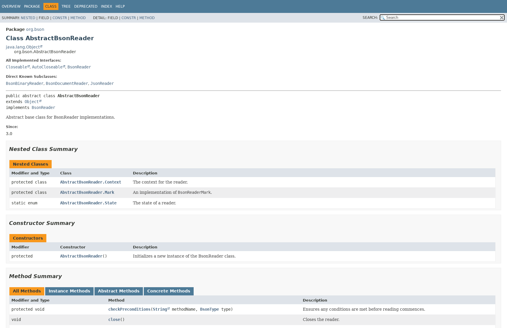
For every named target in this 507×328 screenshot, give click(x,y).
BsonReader (79, 67)
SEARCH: (370, 18)
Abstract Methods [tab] (118, 291)
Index (106, 6)
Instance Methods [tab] (69, 291)
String (160, 309)
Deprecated (85, 6)
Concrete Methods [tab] (168, 291)
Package (32, 6)
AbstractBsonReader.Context (90, 182)
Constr (60, 18)
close (114, 319)
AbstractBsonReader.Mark (87, 192)
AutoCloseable (47, 67)
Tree (66, 6)
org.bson (35, 29)
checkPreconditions (129, 309)
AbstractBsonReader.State (88, 203)
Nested (28, 18)
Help (120, 6)
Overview (11, 6)
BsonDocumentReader (67, 83)
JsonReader (102, 83)
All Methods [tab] (27, 291)
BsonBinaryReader (24, 83)
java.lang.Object (23, 47)
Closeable (16, 67)
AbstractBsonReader (81, 256)
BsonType (209, 309)
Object (32, 101)
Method (78, 18)
